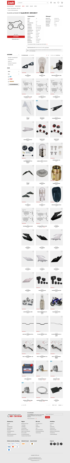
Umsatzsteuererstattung (40, 431)
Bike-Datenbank (9, 428)
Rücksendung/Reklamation (11, 434)
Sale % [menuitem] (23, 6)
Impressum (52, 423)
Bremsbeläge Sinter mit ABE (28, 96)
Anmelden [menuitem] (61, 6)
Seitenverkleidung (42, 247)
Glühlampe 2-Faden (42, 75)
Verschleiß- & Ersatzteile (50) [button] (13, 57)
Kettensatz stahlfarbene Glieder (28, 400)
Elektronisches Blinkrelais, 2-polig (56, 75)
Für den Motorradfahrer (25, 434)
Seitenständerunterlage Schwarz (56, 204)
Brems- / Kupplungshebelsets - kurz (42, 356)
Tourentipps (23, 425)
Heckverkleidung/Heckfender (56, 118)
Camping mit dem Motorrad (26, 435)
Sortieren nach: (53, 55)
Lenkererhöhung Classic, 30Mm (27, 311)
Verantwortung (38, 432)
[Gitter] (46, 55)
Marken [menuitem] (27, 6)
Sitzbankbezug (42, 118)
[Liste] (48, 55)
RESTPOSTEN (12, 81)
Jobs (36, 428)
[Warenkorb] (62, 2)
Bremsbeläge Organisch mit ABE (28, 226)
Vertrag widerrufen (10, 435)
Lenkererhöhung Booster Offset (56, 290)
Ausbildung (38, 426)
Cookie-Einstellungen (53, 434)
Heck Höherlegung (28, 75)
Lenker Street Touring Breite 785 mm (27, 334)
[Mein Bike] (55, 2)
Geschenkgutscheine (10, 431)
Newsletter (9, 429)
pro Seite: (30, 55)
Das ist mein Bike (16, 36)
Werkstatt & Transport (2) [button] (12, 63)
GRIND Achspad (42, 139)
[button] (47, 2)
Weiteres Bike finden (15, 39)
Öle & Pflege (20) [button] (11, 59)
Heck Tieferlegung (27, 204)
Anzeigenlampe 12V (42, 204)
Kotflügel (28, 118)
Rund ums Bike (23, 432)
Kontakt (8, 423)
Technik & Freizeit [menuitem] (18, 6)
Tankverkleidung (56, 226)
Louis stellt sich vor (39, 423)
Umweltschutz (52, 432)
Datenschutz (52, 426)
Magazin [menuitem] (31, 6)
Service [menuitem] (35, 6)
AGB (50, 425)
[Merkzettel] (58, 2)
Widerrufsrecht (52, 428)
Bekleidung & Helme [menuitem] (10, 6)
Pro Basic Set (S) (56, 400)
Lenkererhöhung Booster (42, 290)
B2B (8, 425)
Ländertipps (23, 426)
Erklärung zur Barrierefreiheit (55, 431)
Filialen (37, 425)
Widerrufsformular (53, 429)
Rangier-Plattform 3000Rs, (56, 311)
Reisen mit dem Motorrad (25, 431)
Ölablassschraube (42, 183)
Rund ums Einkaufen (39, 429)
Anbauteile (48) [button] (10, 64)
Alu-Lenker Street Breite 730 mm (42, 334)
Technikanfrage (9, 426)
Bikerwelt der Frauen (24, 423)
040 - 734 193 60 (16, 416)
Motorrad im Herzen (24, 429)
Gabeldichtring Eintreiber (56, 183)
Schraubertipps (24, 428)
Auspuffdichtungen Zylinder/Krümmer (42, 400)
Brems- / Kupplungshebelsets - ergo (28, 356)
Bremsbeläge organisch (42, 96)
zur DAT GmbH (47, 47)
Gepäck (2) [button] (10, 61)
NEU (10, 76)
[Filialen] (51, 2)
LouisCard (9, 432)
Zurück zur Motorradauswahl (13, 10)
